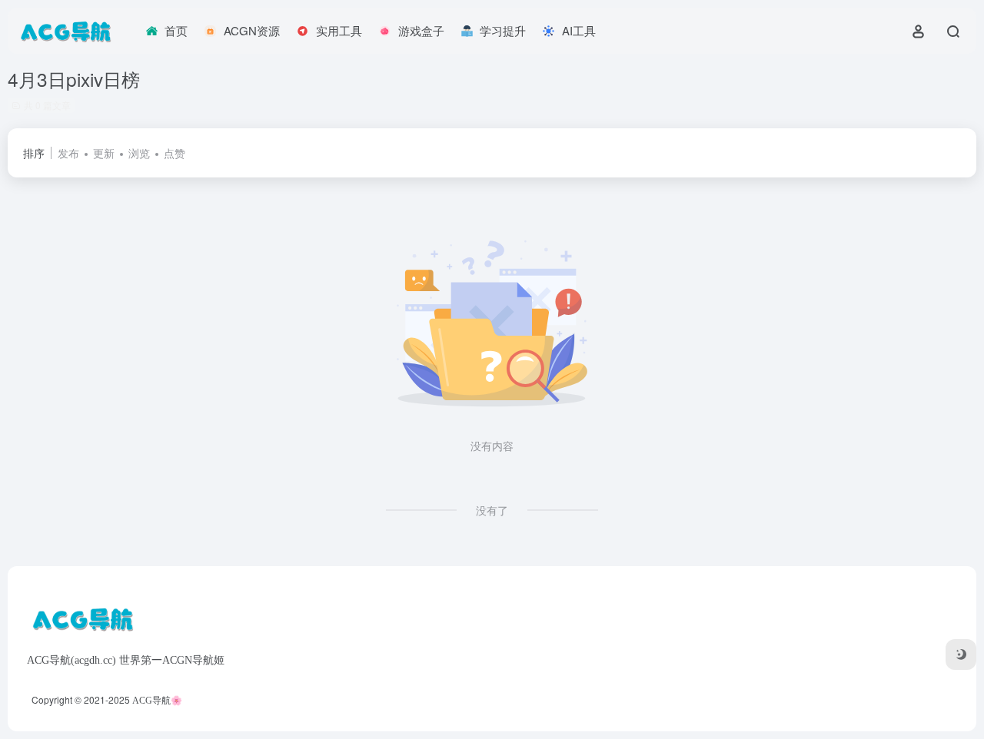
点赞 (174, 153)
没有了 (492, 510)
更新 (104, 153)
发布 (68, 153)
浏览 (139, 153)
